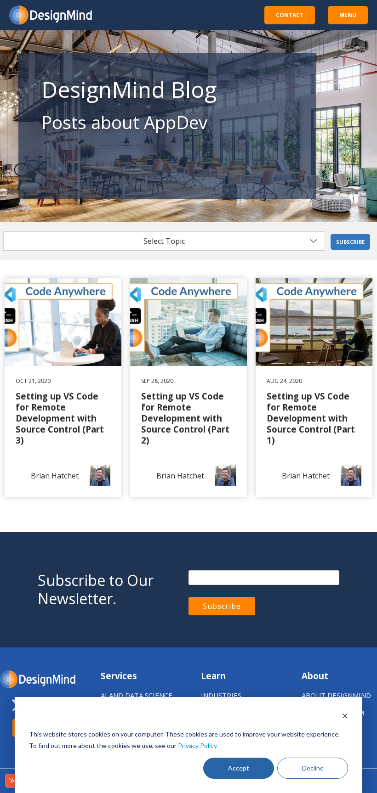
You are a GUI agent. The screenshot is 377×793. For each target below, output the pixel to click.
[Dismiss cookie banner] (345, 717)
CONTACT (289, 15)
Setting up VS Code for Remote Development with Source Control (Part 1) (314, 295)
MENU (347, 15)
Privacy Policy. (198, 745)
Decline (313, 768)
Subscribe (350, 241)
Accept (238, 768)
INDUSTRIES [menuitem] (221, 695)
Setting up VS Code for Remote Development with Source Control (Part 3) (63, 295)
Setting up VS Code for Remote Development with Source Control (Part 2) (188, 295)
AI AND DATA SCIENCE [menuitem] (136, 695)
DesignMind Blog (129, 89)
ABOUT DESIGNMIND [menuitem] (336, 695)
